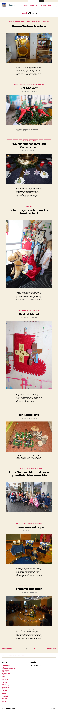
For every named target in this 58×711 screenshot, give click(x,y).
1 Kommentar (34, 530)
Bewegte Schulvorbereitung (28, 409)
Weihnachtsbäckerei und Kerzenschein (29, 145)
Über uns (32, 5)
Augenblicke (11, 21)
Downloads (21, 655)
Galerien (37, 5)
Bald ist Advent (29, 314)
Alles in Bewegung (12, 205)
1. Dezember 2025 (25, 29)
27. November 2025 (25, 150)
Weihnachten (29, 22)
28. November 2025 (25, 91)
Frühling (8, 411)
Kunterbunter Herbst (6, 685)
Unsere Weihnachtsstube (29, 26)
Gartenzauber (5, 678)
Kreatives (29, 21)
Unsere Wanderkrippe (29, 527)
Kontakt (15, 655)
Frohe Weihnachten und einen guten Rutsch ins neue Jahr (29, 473)
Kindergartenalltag (27, 205)
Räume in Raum (46, 21)
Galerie (28, 309)
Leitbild (10, 655)
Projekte (40, 21)
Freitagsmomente (46, 409)
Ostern (3, 692)
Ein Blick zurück (38, 409)
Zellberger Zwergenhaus (10, 708)
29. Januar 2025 (25, 418)
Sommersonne (5, 696)
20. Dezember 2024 (25, 478)
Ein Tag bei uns (29, 414)
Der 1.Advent (29, 88)
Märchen (4, 688)
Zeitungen (50, 5)
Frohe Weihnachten (29, 588)
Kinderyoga (4, 682)
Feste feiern (17, 21)
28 (34, 648)
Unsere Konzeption (43, 5)
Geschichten (24, 21)
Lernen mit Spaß (40, 205)
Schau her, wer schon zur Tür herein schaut (29, 211)
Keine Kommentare (34, 29)
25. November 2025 (25, 317)
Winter (3, 699)
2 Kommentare (34, 317)
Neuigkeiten (26, 5)
